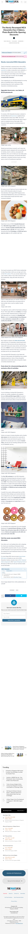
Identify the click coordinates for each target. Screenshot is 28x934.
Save (25, 569)
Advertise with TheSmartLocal (14, 873)
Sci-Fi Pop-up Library (7, 836)
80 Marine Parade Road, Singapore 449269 (13, 841)
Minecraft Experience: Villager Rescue (11, 826)
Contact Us (16, 893)
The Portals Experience (8, 845)
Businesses (20, 41)
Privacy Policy (14, 901)
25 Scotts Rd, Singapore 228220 (11, 850)
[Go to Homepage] (12, 2)
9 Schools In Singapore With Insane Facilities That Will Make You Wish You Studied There (14, 772)
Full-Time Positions (8, 897)
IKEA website (7, 273)
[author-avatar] (14, 38)
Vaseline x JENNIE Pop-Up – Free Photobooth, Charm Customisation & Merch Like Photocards (14, 779)
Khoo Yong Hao (7, 41)
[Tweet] (21, 595)
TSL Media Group (19, 923)
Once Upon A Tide (6, 815)
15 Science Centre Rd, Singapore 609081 (12, 860)
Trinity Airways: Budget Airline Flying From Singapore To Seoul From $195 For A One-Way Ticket (15, 786)
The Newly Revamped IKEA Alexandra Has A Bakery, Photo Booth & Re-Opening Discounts (14, 31)
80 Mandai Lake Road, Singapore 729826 (12, 831)
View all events (20, 810)
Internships (22, 893)
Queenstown (14, 115)
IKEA (17, 590)
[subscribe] (22, 881)
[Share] (10, 595)
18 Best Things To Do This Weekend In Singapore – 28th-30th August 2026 (15, 801)
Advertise (5, 893)
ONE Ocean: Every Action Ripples (10, 855)
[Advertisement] (14, 686)
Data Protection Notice (18, 897)
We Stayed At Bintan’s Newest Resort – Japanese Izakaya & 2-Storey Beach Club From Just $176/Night (14, 793)
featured (12, 590)
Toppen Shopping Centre (19, 561)
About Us (11, 893)
